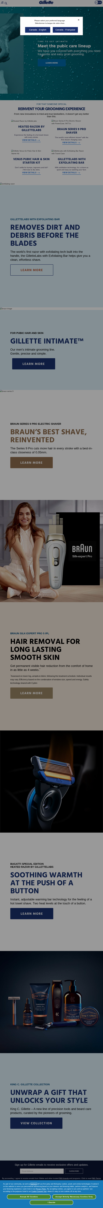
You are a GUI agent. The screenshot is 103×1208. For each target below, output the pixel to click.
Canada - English (37, 30)
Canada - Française (65, 30)
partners (34, 1184)
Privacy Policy (41, 1189)
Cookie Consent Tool (38, 1191)
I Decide (51, 1202)
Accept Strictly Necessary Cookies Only (74, 1197)
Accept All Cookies (29, 1197)
